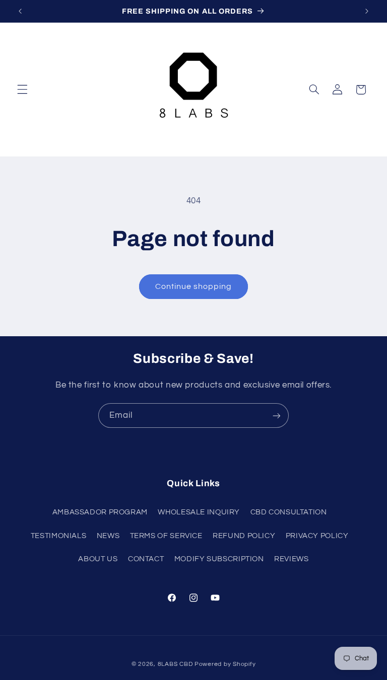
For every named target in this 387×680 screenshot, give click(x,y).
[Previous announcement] (20, 11)
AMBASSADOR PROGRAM (100, 512)
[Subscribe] (276, 415)
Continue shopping (193, 286)
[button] (22, 89)
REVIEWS (291, 559)
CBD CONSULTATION (288, 512)
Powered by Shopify (225, 664)
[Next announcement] (367, 11)
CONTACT (146, 559)
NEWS (108, 536)
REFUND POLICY (244, 536)
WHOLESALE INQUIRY (199, 512)
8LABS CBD (175, 664)
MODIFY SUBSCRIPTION (219, 559)
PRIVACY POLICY (317, 536)
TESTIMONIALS (59, 536)
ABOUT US (97, 559)
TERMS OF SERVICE (166, 536)
